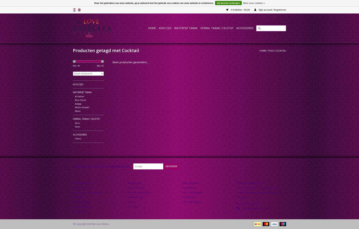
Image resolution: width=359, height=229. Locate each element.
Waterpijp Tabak (185, 28)
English (79, 9)
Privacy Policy (81, 202)
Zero (77, 123)
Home (152, 28)
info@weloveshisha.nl (255, 208)
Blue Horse (80, 100)
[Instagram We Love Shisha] (283, 166)
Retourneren (80, 211)
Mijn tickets (189, 197)
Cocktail (280, 50)
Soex (77, 126)
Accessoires (244, 28)
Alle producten (136, 187)
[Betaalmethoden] (257, 223)
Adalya (78, 103)
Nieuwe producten (139, 192)
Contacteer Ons (82, 187)
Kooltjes (165, 28)
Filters (78, 138)
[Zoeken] (258, 28)
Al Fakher (79, 96)
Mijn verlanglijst (191, 202)
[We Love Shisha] (97, 28)
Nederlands (74, 9)
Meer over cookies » (254, 3)
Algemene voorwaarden (87, 192)
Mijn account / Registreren (272, 9)
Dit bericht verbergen (228, 3)
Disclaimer (79, 197)
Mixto (78, 111)
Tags (271, 50)
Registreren (189, 187)
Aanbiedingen (136, 197)
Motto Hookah (82, 107)
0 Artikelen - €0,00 (240, 9)
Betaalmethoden (83, 206)
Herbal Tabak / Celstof (217, 28)
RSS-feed (133, 206)
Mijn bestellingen (192, 192)
